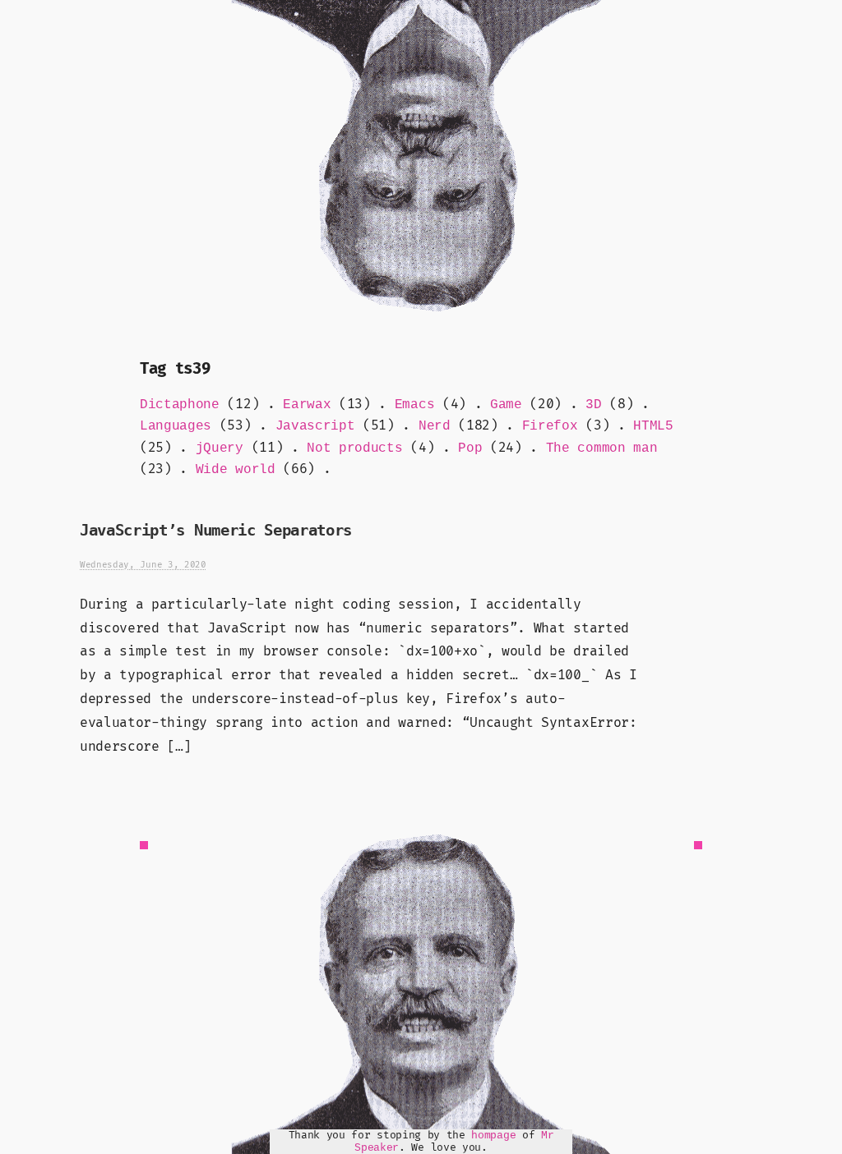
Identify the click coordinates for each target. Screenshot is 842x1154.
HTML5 (653, 426)
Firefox (550, 426)
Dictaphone (180, 405)
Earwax (307, 405)
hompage (493, 1135)
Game (506, 405)
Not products (354, 448)
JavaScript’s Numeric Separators (216, 530)
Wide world (235, 469)
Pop (470, 448)
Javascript (315, 426)
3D (593, 405)
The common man (602, 448)
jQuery (219, 448)
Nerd (435, 426)
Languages (175, 426)
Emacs (414, 405)
